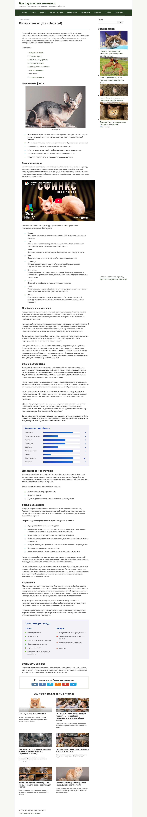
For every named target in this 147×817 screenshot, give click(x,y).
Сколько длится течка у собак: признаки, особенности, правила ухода (112, 80)
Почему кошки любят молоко (32, 714)
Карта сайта (119, 12)
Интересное (85, 12)
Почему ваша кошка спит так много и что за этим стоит (72, 750)
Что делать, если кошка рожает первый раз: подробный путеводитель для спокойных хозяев (71, 717)
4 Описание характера (36, 63)
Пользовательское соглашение (29, 813)
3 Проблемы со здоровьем (38, 60)
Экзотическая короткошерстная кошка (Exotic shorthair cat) (71, 784)
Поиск (100, 20)
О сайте (108, 12)
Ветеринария (72, 12)
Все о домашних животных (37, 3)
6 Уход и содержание (35, 70)
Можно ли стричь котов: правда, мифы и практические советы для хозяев (35, 785)
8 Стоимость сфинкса (36, 77)
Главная (24, 12)
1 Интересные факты (36, 53)
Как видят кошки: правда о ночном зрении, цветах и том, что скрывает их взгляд (35, 751)
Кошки (43, 12)
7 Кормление (33, 74)
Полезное (97, 12)
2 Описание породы (35, 56)
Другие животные (56, 12)
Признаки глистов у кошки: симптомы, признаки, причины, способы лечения (111, 53)
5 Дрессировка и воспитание (38, 67)
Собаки (33, 12)
